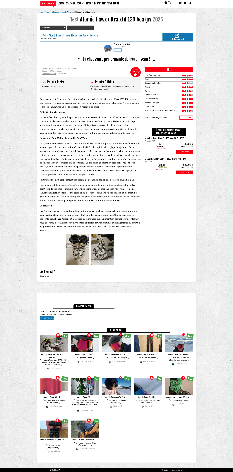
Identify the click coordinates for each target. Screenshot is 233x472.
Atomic (71, 12)
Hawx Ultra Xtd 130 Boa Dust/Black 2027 (165, 159)
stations (70, 3)
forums (81, 3)
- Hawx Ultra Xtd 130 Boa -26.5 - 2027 (164, 138)
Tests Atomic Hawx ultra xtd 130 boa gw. (62, 35)
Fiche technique (46, 28)
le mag (61, 3)
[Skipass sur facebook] (166, 4)
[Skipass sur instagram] (169, 4)
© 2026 (165, 470)
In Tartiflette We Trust (106, 3)
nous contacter (177, 470)
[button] (185, 2)
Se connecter (46, 318)
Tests (48, 12)
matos (89, 3)
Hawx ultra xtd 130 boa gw (85, 12)
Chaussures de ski (59, 12)
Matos (42, 12)
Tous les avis (186, 117)
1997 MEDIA (55, 470)
